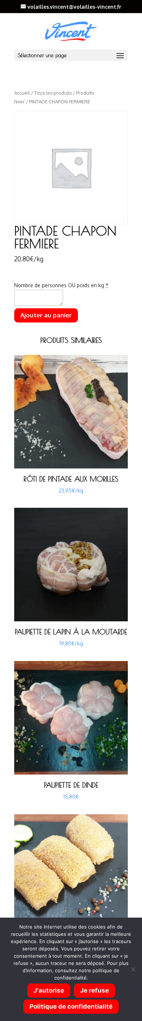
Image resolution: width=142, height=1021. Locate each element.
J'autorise (48, 990)
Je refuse (94, 990)
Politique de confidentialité (71, 1006)
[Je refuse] (133, 969)
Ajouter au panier (46, 315)
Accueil (22, 93)
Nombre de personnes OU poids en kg (61, 285)
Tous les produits (53, 93)
